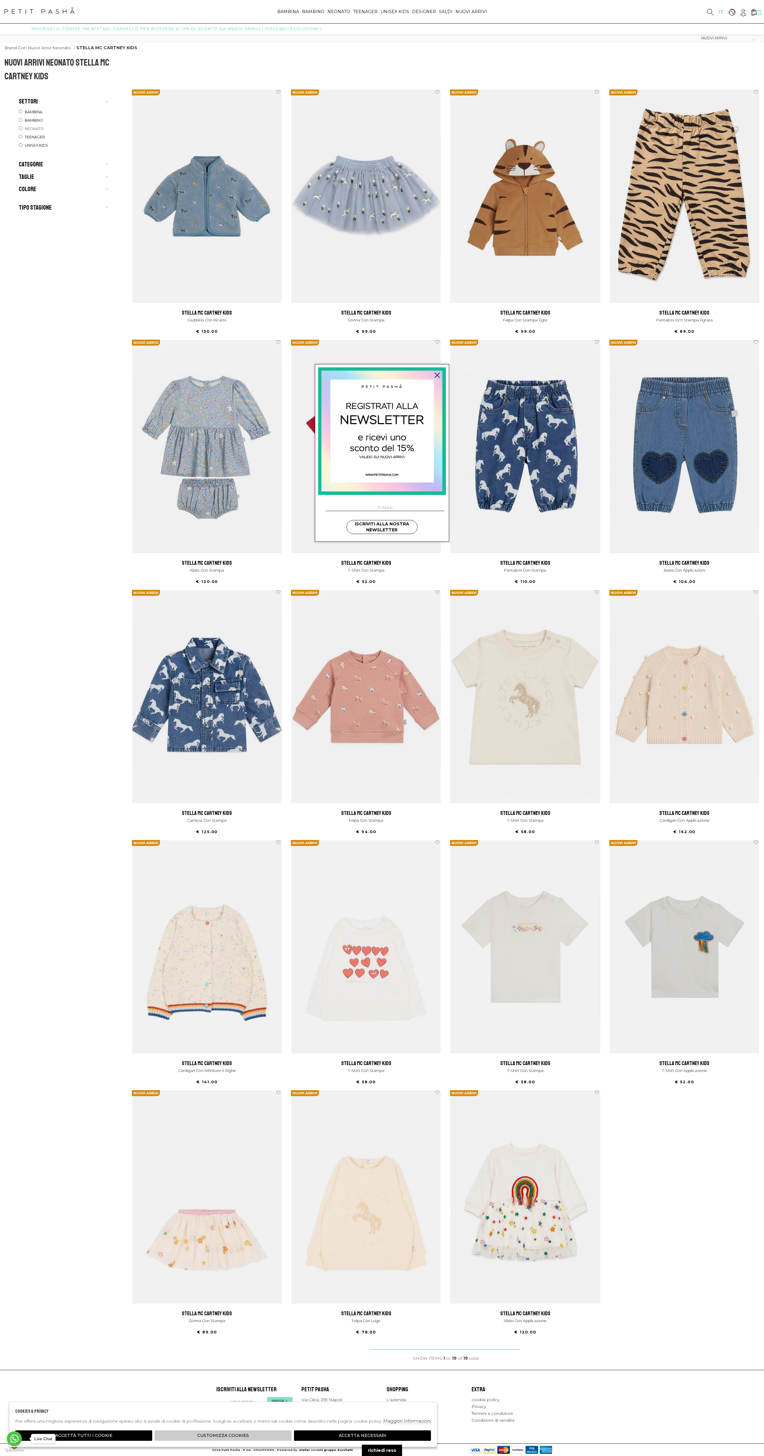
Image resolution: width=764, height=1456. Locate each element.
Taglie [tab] (26, 177)
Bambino (313, 11)
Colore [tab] (27, 189)
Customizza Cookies (223, 1435)
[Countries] (732, 12)
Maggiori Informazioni (407, 1421)
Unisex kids (395, 11)
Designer (424, 11)
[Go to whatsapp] (14, 1438)
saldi (445, 11)
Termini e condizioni (492, 1413)
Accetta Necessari (362, 1435)
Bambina (288, 11)
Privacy (479, 1406)
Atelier (304, 1450)
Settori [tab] (28, 101)
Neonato (338, 11)
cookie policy (485, 1399)
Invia (278, 1401)
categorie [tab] (31, 164)
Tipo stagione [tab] (35, 207)
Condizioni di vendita (493, 1420)
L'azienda (396, 1399)
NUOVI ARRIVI (471, 11)
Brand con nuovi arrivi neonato (37, 47)
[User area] (743, 12)
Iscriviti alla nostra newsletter (382, 527)
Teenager (365, 11)
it (721, 12)
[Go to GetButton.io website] (14, 1450)
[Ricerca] (710, 12)
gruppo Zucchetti (338, 1450)
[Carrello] (753, 12)
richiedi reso (382, 1450)
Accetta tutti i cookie (84, 1435)
